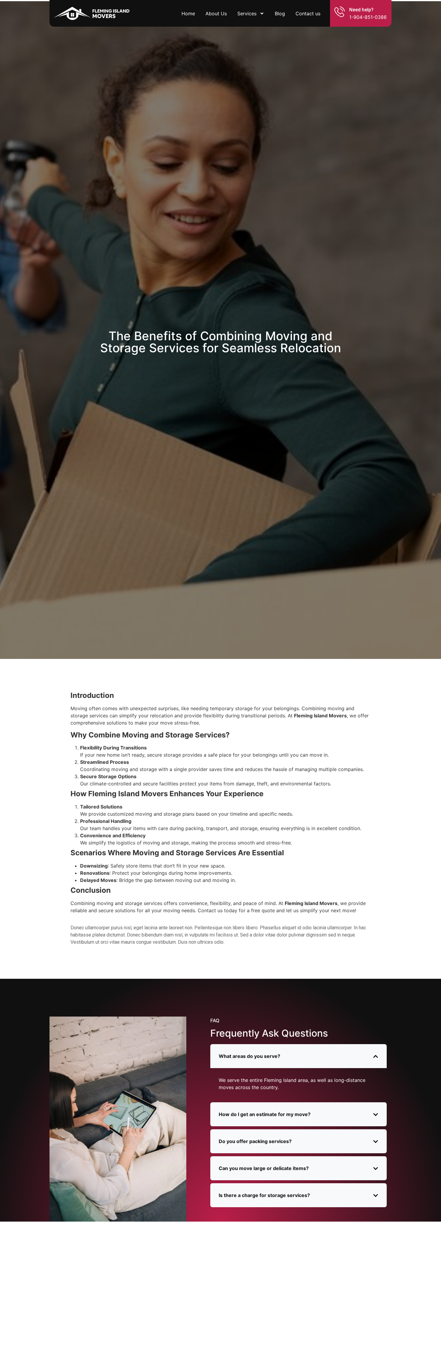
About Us (216, 13)
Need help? (361, 10)
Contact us (308, 13)
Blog (280, 13)
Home (188, 13)
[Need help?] (339, 11)
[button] (298, 1056)
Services (246, 13)
